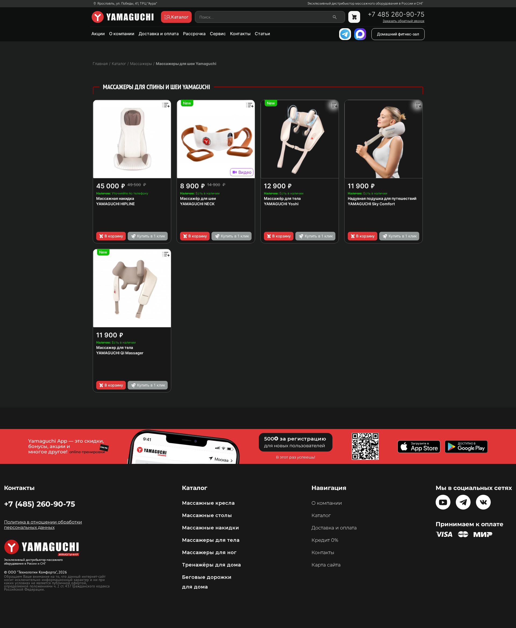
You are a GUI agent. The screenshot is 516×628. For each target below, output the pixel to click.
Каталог (321, 515)
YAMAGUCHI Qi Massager (120, 353)
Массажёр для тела (282, 198)
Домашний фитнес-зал (398, 34)
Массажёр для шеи (198, 198)
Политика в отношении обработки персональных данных (43, 524)
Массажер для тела (114, 347)
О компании (121, 33)
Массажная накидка (115, 198)
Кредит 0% (324, 540)
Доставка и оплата (159, 33)
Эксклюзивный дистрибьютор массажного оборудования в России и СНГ (365, 3)
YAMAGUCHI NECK (197, 203)
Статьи (262, 33)
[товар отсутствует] (354, 17)
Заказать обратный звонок (403, 21)
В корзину (114, 236)
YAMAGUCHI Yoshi (281, 203)
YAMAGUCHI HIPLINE (115, 203)
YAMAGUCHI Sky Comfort (371, 203)
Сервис (218, 33)
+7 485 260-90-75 (396, 14)
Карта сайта (326, 565)
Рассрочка (194, 33)
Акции (98, 33)
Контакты (240, 33)
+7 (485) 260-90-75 (39, 503)
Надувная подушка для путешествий (382, 198)
